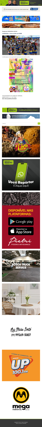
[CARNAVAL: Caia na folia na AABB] (21, 45)
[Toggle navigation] (1, 4)
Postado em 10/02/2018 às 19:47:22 (9, 31)
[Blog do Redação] (21, 2)
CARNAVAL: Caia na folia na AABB (12, 33)
